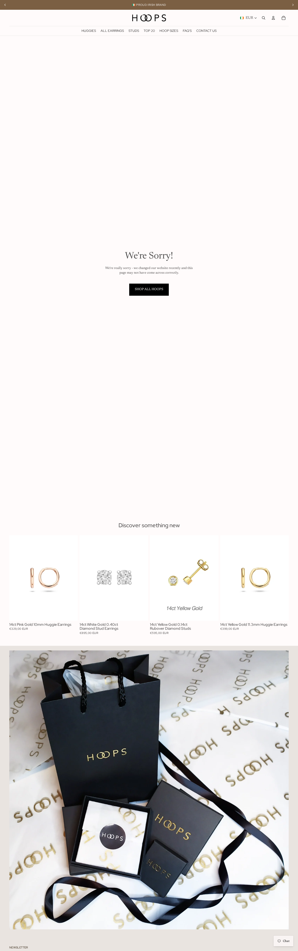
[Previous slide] (16, 578)
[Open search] (263, 18)
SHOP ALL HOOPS (149, 289)
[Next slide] (71, 578)
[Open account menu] (273, 18)
